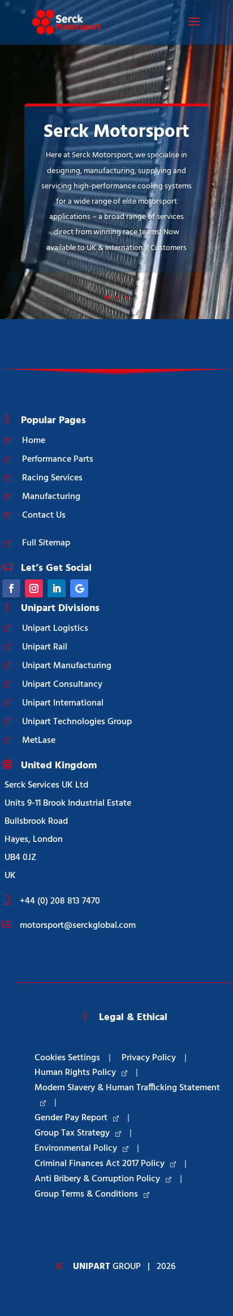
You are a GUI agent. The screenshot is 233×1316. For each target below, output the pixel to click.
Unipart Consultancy (62, 684)
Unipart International (62, 703)
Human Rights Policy (75, 1072)
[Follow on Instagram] (34, 588)
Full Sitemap (46, 543)
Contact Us (44, 515)
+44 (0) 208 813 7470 (60, 901)
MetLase (38, 740)
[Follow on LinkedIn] (57, 588)
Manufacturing (51, 496)
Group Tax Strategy (72, 1133)
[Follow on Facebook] (11, 588)
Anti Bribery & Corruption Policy (97, 1179)
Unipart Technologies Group (77, 722)
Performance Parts (57, 459)
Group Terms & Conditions (86, 1194)
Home (33, 440)
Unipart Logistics (55, 628)
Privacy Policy (149, 1058)
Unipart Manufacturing (66, 666)
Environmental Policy (75, 1148)
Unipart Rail (44, 647)
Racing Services (52, 478)
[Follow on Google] (79, 588)
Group (107, 1266)
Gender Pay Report (70, 1118)
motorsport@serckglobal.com (78, 925)
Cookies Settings (67, 1058)
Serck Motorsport (116, 132)
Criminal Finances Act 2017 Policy (99, 1163)
